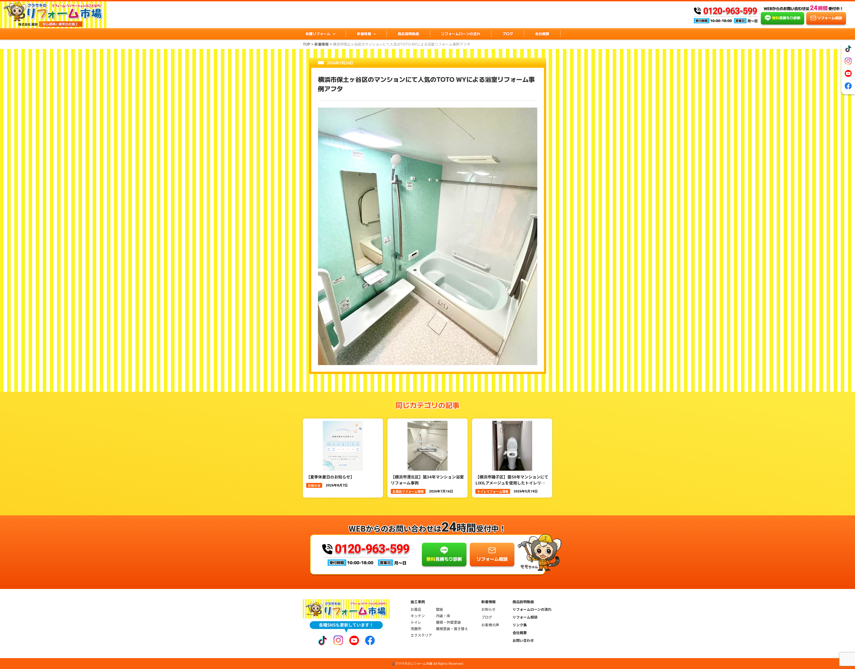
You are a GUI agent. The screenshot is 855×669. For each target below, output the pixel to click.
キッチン (418, 615)
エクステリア (421, 635)
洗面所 (416, 628)
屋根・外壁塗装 (448, 622)
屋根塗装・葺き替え (452, 628)
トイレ (416, 622)
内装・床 (443, 615)
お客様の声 (490, 624)
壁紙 (439, 609)
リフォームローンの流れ (460, 33)
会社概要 (542, 33)
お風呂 (416, 609)
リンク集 (520, 624)
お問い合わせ (523, 640)
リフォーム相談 (525, 617)
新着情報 (321, 44)
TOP (306, 44)
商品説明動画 (408, 33)
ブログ (507, 33)
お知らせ (488, 609)
